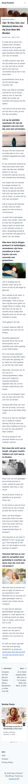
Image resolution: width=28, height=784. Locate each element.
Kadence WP (14, 779)
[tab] (12, 742)
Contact (5, 759)
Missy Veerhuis (10, 732)
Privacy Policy (7, 762)
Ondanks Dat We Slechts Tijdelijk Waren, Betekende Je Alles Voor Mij (6, 680)
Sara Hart (7, 37)
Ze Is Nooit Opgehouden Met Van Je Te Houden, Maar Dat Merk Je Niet (21, 677)
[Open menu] (25, 3)
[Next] (24, 724)
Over (4, 755)
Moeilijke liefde (8, 19)
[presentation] (14, 716)
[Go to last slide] (4, 724)
